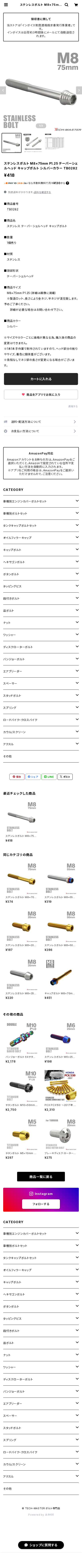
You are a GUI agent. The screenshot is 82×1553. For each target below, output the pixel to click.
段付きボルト (11, 598)
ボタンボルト (11, 574)
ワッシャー (9, 635)
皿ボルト (8, 610)
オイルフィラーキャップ (17, 537)
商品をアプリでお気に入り (43, 394)
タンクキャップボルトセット (20, 525)
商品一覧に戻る (41, 1177)
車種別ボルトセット (15, 513)
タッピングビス (12, 586)
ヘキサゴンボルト (14, 562)
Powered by (36, 1514)
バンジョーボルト (14, 659)
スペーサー (10, 683)
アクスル (8, 744)
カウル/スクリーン (14, 732)
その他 (7, 756)
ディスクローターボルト (18, 647)
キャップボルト (12, 550)
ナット (7, 622)
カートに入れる (41, 379)
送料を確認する (42, 192)
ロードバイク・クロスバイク (20, 720)
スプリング (9, 707)
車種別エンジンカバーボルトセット (25, 501)
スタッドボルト (12, 695)
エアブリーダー (12, 671)
